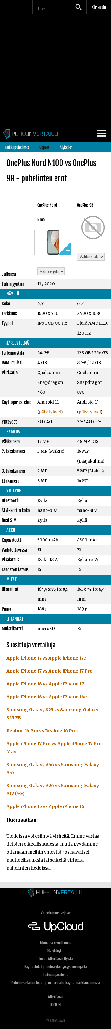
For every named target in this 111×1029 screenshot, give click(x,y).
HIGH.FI (55, 1005)
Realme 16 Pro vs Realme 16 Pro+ (42, 731)
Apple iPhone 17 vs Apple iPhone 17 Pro (49, 671)
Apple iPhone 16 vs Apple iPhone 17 (45, 684)
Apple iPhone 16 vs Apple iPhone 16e (46, 697)
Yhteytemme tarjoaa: (56, 913)
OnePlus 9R (85, 205)
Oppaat (44, 147)
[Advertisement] (55, 69)
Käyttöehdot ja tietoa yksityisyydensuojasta (55, 966)
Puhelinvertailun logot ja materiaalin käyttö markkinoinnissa (55, 982)
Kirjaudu (99, 7)
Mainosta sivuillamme (55, 942)
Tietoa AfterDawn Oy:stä (56, 958)
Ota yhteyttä (55, 950)
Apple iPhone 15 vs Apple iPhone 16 (45, 806)
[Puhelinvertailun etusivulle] (55, 893)
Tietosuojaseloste (55, 974)
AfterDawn (55, 997)
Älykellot (66, 147)
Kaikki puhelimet (17, 147)
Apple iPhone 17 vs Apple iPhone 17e (46, 658)
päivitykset (50, 412)
